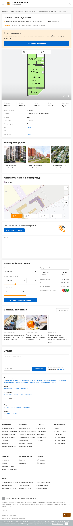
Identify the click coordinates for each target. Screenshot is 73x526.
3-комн (21, 394)
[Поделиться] (68, 96)
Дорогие (12, 407)
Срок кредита (8, 287)
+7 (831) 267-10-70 (31, 498)
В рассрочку (7, 413)
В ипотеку (14, 413)
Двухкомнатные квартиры (27, 434)
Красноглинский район (36, 380)
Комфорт (11, 401)
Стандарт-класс (41, 428)
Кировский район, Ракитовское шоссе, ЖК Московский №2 (24, 21)
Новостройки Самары (16, 11)
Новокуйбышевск (8, 388)
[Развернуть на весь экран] (66, 188)
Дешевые (6, 407)
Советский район (45, 382)
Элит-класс (39, 440)
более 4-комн (28, 394)
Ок (66, 524)
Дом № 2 (53, 11)
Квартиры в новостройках (10, 431)
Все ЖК (54, 382)
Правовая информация (9, 515)
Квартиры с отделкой (26, 443)
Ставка (29, 287)
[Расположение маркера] (66, 203)
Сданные (18, 407)
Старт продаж (58, 434)
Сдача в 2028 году (59, 443)
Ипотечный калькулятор (9, 469)
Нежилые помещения (9, 434)
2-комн (16, 394)
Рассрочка (22, 463)
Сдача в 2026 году (59, 437)
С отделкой (25, 401)
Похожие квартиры (25, 25)
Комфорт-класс (41, 431)
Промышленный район (22, 382)
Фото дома (46, 52)
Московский (30, 131)
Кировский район (30, 11)
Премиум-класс (41, 437)
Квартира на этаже (31, 52)
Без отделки (33, 401)
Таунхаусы (5, 440)
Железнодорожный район (11, 380)
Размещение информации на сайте (13, 518)
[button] (66, 193)
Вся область (24, 388)
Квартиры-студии (24, 428)
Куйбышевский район (50, 380)
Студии (6, 394)
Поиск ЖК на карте (8, 466)
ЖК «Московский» (43, 11)
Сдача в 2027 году (59, 440)
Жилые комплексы (8, 428)
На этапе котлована (60, 431)
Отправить (39, 369)
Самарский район (34, 382)
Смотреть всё (63, 310)
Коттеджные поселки (8, 437)
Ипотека (35, 25)
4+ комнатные (23, 440)
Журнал (4, 463)
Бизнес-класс (40, 434)
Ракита (29, 134)
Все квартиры (26, 407)
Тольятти (17, 388)
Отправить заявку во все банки (20, 300)
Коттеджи (5, 443)
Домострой (5, 11)
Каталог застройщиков (9, 446)
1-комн (11, 394)
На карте (14, 25)
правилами (61, 369)
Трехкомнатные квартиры (27, 437)
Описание (7, 25)
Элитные (18, 401)
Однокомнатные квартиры (27, 431)
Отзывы (42, 25)
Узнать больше (57, 524)
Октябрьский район (9, 382)
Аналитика (5, 460)
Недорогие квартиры (25, 446)
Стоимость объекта (10, 268)
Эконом (6, 401)
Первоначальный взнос (11, 276)
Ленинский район (62, 380)
